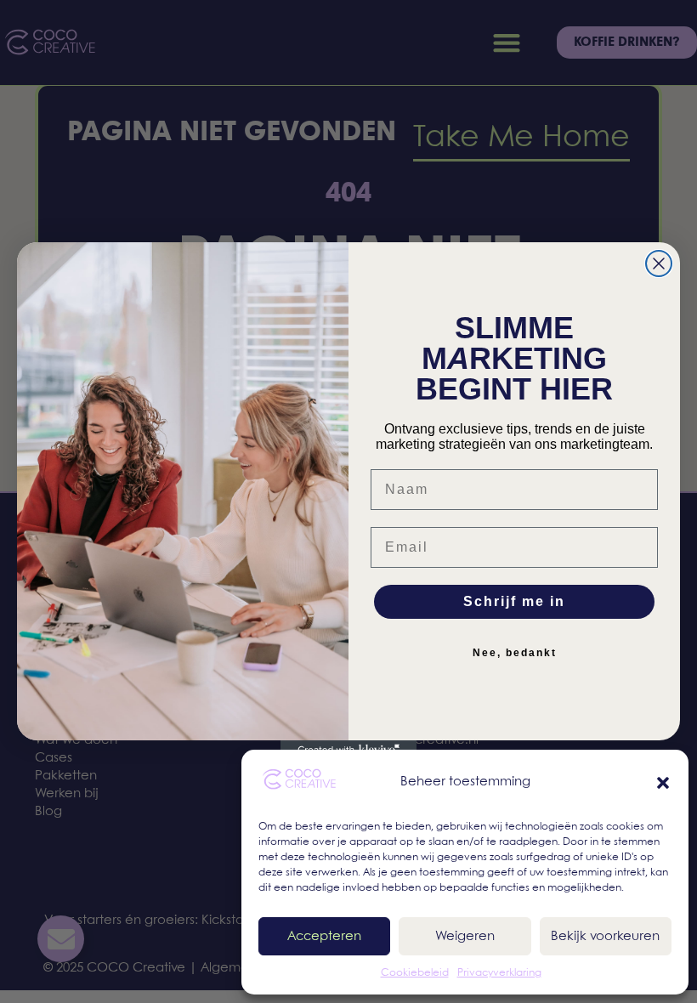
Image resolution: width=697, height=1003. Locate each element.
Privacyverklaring (499, 973)
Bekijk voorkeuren (605, 937)
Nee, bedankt (515, 653)
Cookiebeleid (415, 973)
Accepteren (324, 937)
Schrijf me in (514, 601)
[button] (663, 782)
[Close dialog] (659, 263)
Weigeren (465, 937)
